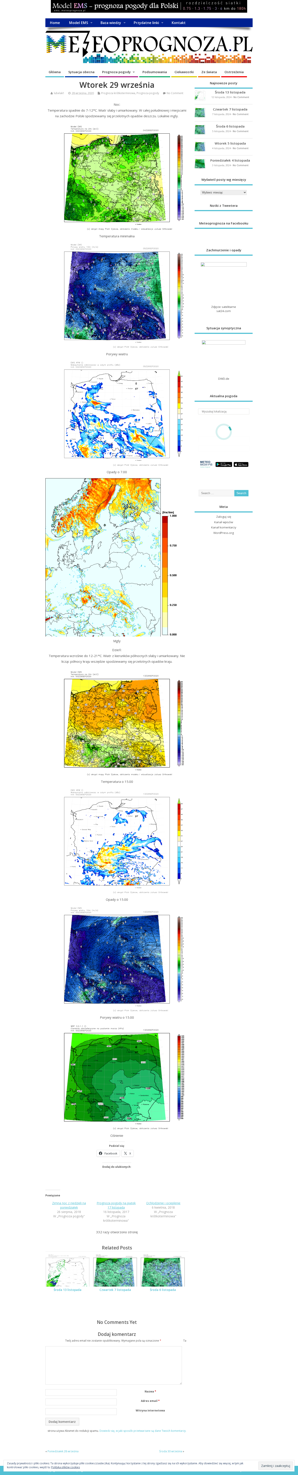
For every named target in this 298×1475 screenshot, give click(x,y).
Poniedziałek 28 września (63, 1451)
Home (55, 22)
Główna (55, 72)
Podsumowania (154, 72)
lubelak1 (59, 93)
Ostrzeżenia (234, 72)
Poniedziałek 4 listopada (230, 160)
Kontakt (178, 22)
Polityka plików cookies (65, 1467)
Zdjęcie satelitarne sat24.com (223, 309)
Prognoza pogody (116, 72)
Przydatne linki (146, 22)
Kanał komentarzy (223, 527)
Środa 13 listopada (67, 1290)
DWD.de (223, 379)
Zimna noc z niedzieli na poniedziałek (69, 1205)
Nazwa (150, 1391)
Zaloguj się (223, 517)
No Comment (175, 93)
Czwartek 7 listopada (115, 1290)
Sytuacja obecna (81, 72)
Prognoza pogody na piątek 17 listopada (116, 1205)
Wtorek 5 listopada (230, 143)
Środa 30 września (170, 1451)
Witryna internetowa (150, 1410)
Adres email (150, 1401)
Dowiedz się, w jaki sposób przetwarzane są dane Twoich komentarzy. (142, 1431)
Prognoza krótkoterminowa (118, 93)
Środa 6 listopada (163, 1290)
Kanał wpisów (223, 522)
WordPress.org (223, 533)
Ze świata (209, 72)
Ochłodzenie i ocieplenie (163, 1203)
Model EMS (78, 22)
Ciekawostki (184, 72)
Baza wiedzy (110, 22)
